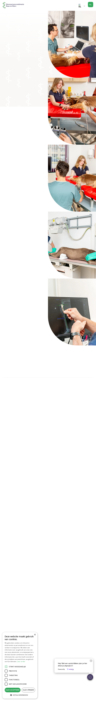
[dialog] (19, 665)
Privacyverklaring (42, 682)
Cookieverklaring (42, 673)
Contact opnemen (41, 65)
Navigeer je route (15, 379)
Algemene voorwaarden (46, 665)
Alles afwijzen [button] (28, 690)
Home (5, 30)
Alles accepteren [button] (12, 690)
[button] (90, 677)
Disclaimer (39, 669)
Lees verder (21, 661)
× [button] (35, 635)
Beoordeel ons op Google (30, 609)
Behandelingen (15, 30)
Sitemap (38, 677)
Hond (25, 30)
